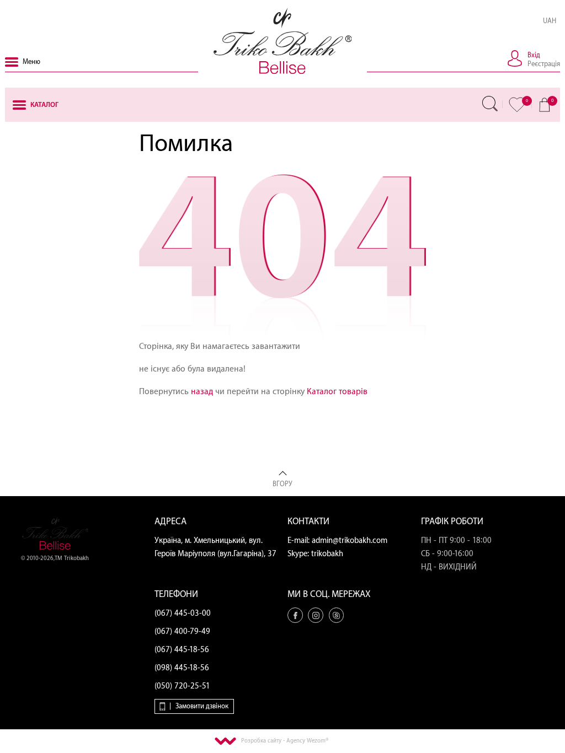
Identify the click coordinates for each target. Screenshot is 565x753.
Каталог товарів (337, 391)
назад (202, 391)
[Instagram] (315, 615)
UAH (549, 21)
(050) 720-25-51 (182, 686)
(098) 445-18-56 (181, 668)
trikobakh (327, 554)
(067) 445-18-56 (181, 650)
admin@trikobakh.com (349, 540)
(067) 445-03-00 (182, 613)
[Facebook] (295, 615)
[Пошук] (490, 103)
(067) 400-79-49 (182, 631)
